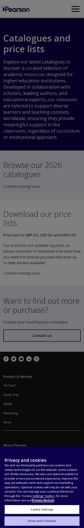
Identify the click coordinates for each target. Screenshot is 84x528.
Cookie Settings (42, 509)
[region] (42, 487)
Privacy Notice (43, 500)
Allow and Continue (42, 521)
